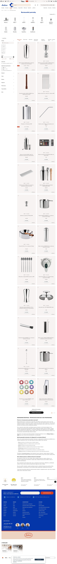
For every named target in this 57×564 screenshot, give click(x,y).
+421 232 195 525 (8, 523)
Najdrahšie (30, 39)
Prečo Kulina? (41, 515)
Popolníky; (20, 451)
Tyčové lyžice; (20, 443)
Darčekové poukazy (26, 512)
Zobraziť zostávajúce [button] (36, 412)
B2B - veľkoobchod (42, 512)
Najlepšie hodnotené (43, 40)
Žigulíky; (19, 445)
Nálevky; (19, 446)
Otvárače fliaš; (20, 448)
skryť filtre (4, 38)
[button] (36, 40)
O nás (40, 517)
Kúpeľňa (5, 510)
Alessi (14, 505)
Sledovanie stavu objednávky (27, 507)
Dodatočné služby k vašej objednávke (29, 505)
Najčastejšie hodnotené (36, 40)
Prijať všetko (39, 559)
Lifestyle (5, 512)
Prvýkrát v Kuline (42, 510)
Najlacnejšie (25, 39)
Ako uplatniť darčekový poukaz (44, 507)
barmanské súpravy (26, 453)
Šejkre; (19, 442)
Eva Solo (14, 515)
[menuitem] (3, 8)
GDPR (24, 515)
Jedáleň (5, 505)
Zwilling (14, 512)
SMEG (14, 507)
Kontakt (24, 517)
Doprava (24, 510)
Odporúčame (19, 39)
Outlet (5, 515)
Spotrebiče (5, 507)
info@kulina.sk (7, 526)
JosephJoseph (15, 510)
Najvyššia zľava (49, 40)
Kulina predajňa (41, 505)
